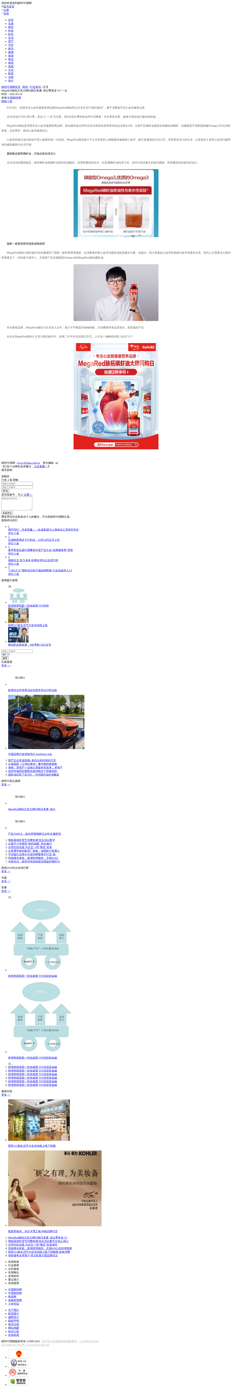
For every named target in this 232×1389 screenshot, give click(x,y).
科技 (11, 30)
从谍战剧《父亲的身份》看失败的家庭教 (32, 764)
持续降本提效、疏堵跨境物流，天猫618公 (33, 858)
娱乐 (11, 48)
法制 (11, 77)
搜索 (5, 658)
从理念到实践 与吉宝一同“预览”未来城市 (32, 1244)
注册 (6, 10)
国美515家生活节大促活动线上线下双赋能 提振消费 (39, 1251)
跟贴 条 (6, 101)
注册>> (28, 494)
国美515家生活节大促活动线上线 (28, 625)
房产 (11, 41)
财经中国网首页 (10, 87)
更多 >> (6, 665)
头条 (11, 23)
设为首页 (9, 6)
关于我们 (13, 1310)
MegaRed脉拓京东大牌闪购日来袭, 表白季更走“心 (37, 1237)
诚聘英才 (13, 1317)
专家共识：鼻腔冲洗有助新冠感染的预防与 (34, 861)
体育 (11, 62)
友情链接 (13, 1335)
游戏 (11, 66)
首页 (11, 20)
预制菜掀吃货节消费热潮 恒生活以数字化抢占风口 (38, 1241)
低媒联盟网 (15, 1300)
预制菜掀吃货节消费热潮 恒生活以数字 (31, 840)
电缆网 (12, 1296)
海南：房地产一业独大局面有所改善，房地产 (35, 767)
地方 (11, 80)
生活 (11, 37)
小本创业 (13, 1303)
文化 (11, 70)
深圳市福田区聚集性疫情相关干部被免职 (32, 771)
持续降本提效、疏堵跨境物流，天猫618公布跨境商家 (40, 1248)
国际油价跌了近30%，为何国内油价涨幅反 (33, 774)
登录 (6, 13)
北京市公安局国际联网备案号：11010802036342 (70, 1341)
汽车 (11, 45)
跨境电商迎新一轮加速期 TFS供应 (28, 605)
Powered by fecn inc (39, 1344)
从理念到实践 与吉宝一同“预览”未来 (30, 847)
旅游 (11, 55)
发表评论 (7, 513)
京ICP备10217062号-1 (14, 1344)
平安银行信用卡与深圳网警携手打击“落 (32, 854)
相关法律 (13, 1324)
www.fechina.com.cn (28, 462)
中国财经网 (14, 97)
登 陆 (5, 491)
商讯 (11, 59)
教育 (11, 73)
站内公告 (13, 1331)
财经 (11, 27)
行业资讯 (35, 87)
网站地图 (13, 1327)
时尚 (11, 34)
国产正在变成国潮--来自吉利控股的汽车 (32, 760)
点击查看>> (41, 466)
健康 (11, 52)
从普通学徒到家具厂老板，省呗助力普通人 (34, 850)
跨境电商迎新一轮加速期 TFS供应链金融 (32, 1067)
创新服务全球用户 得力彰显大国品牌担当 (33, 1255)
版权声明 (13, 1320)
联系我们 (13, 1313)
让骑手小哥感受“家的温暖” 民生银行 (30, 843)
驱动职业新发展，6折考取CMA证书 (29, 644)
